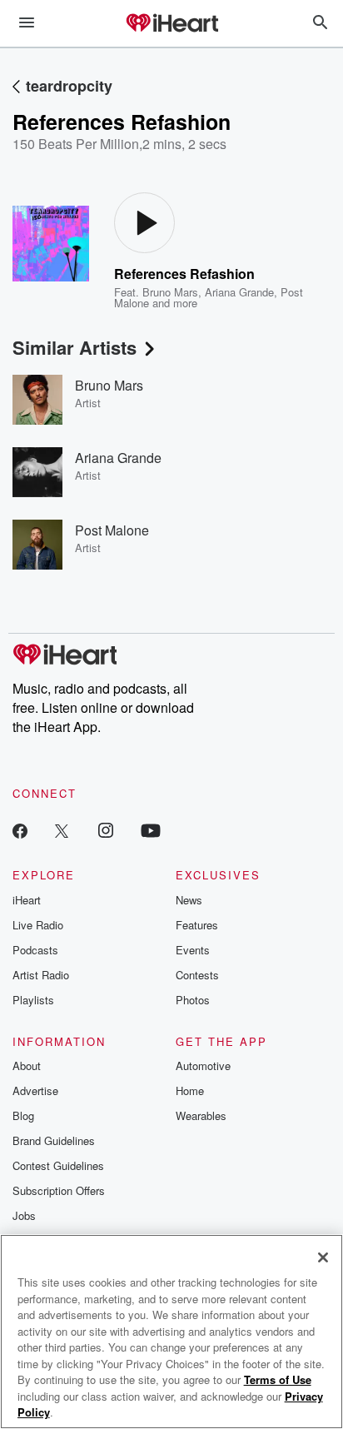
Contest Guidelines (58, 1165)
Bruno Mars (170, 292)
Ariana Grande (239, 292)
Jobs (24, 1215)
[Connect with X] (61, 830)
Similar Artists (74, 347)
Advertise (35, 1090)
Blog (23, 1115)
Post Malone (112, 530)
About (26, 1065)
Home (190, 1090)
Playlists (33, 1000)
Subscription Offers (58, 1190)
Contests (197, 975)
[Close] (323, 1257)
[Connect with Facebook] (19, 830)
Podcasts (35, 950)
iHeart (26, 900)
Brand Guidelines (53, 1140)
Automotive (203, 1065)
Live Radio (37, 925)
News (189, 900)
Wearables (201, 1115)
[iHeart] (171, 24)
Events (193, 950)
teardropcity (69, 86)
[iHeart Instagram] (105, 830)
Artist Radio (40, 975)
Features (197, 925)
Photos (193, 1000)
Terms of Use (277, 1379)
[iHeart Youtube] (151, 830)
